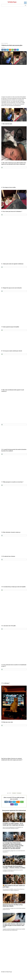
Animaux (3, 47)
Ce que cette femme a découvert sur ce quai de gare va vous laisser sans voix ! (14, 925)
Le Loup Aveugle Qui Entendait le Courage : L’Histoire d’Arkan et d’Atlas (14, 867)
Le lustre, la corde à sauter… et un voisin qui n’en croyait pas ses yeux (13, 824)
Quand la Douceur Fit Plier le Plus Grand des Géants (13, 905)
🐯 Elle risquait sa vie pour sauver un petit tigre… (14, 886)
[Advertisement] (14, 24)
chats (14, 793)
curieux (19, 793)
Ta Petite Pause (12, 2)
